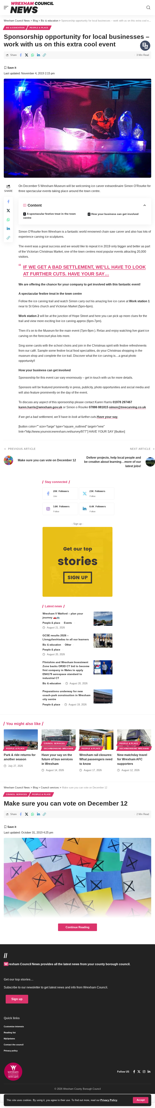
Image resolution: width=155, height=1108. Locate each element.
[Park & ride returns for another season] (21, 739)
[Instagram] (59, 509)
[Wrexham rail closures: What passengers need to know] (96, 739)
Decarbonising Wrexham (58, 748)
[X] (96, 493)
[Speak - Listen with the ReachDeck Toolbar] (145, 46)
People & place (39, 28)
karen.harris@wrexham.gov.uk (40, 407)
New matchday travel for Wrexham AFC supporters (132, 759)
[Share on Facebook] (20, 55)
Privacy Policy (108, 1100)
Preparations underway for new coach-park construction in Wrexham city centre (66, 695)
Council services (54, 743)
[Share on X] (26, 55)
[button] (140, 1100)
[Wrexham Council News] (32, 7)
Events (68, 622)
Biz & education (15, 28)
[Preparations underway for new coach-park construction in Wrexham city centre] (103, 696)
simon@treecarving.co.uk (127, 407)
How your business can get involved (115, 213)
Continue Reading (77, 927)
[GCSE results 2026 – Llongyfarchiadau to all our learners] (103, 641)
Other (68, 644)
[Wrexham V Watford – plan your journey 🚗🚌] (103, 619)
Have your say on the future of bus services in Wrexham (57, 759)
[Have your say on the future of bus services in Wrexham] (59, 739)
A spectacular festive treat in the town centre (49, 215)
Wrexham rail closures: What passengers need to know (95, 759)
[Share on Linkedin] (38, 55)
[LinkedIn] (96, 509)
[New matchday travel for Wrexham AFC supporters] (134, 739)
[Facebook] (59, 493)
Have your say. (107, 416)
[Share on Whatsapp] (32, 55)
